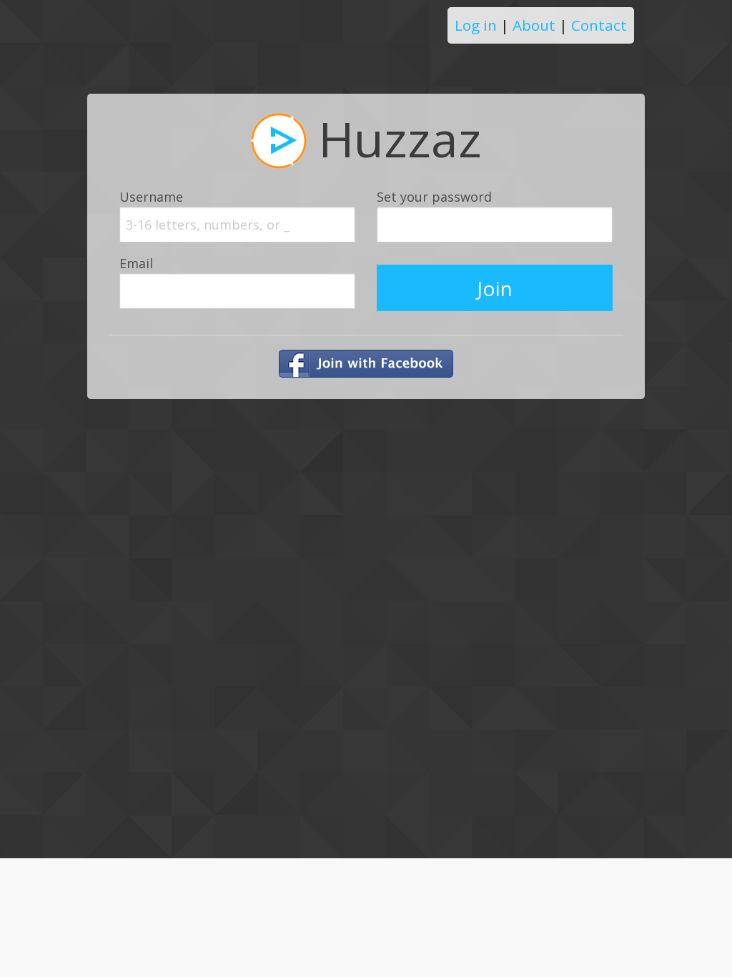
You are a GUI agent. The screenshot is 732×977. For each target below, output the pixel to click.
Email (136, 263)
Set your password (434, 196)
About (534, 25)
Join (495, 288)
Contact (599, 25)
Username (151, 196)
